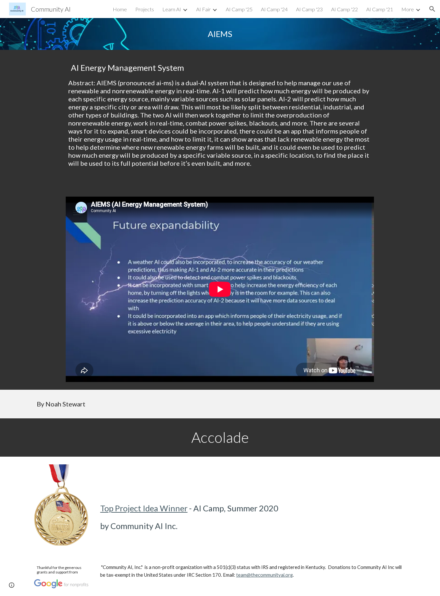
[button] (432, 9)
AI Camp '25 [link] (239, 9)
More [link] (407, 9)
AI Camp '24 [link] (274, 9)
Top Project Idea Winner (143, 508)
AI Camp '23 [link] (309, 9)
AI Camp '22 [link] (344, 9)
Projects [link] (144, 9)
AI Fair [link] (203, 9)
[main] (220, 34)
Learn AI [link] (171, 9)
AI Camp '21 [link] (379, 9)
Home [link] (120, 9)
